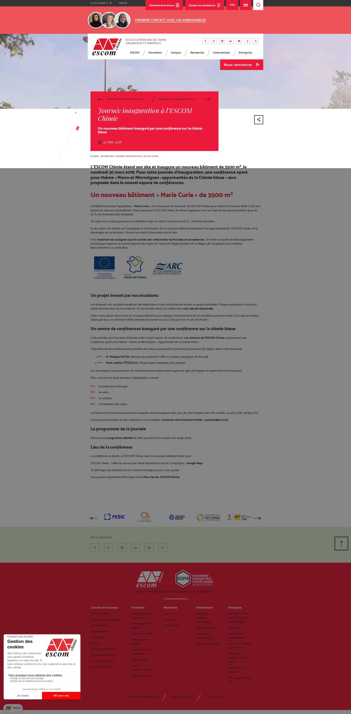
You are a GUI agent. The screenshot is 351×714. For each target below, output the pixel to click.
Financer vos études (142, 633)
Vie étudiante (97, 637)
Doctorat (168, 613)
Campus (176, 52)
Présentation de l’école (102, 654)
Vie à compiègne (99, 625)
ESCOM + (95, 643)
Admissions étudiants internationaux (204, 617)
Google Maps (195, 463)
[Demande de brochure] (218, 19)
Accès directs (99, 3)
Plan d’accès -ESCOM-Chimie (161, 477)
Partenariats (234, 627)
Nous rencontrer (238, 65)
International (221, 52)
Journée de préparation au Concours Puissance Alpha (177, 99)
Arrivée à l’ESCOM (100, 613)
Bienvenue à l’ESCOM (207, 643)
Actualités (107, 156)
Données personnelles (144, 697)
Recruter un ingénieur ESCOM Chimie (237, 657)
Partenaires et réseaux (102, 649)
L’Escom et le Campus (104, 607)
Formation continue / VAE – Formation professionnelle (239, 617)
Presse (123, 3)
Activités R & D (172, 625)
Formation (155, 52)
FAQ (232, 4)
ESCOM (134, 52)
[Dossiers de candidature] (228, 19)
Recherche (197, 52)
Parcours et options (142, 675)
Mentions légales (182, 697)
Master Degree (139, 659)
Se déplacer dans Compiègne (106, 619)
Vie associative (98, 631)
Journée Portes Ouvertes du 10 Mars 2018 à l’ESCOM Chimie (126, 99)
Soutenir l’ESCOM (100, 666)
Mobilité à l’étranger (207, 627)
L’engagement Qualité (102, 661)
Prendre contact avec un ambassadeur (170, 20)
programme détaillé (120, 438)
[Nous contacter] (245, 5)
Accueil (94, 156)
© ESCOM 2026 (213, 697)
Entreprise (245, 52)
